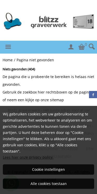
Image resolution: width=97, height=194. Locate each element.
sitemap (57, 99)
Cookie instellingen (48, 169)
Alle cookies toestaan (49, 183)
